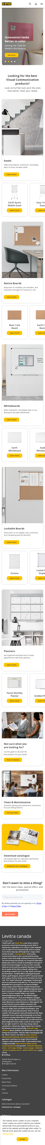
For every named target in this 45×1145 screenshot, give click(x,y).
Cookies (4, 1075)
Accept (22, 1139)
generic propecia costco (12, 1050)
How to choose (13, 760)
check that (19, 943)
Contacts (5, 1093)
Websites (39, 1048)
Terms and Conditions (9, 1086)
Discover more (14, 55)
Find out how (12, 813)
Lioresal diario (20, 954)
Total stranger (28, 1048)
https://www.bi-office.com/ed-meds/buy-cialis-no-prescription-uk (19, 1036)
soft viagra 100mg (15, 1048)
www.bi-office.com (30, 1050)
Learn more (11, 174)
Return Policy (6, 1082)
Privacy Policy (6, 1078)
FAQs (4, 1089)
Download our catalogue (17, 866)
